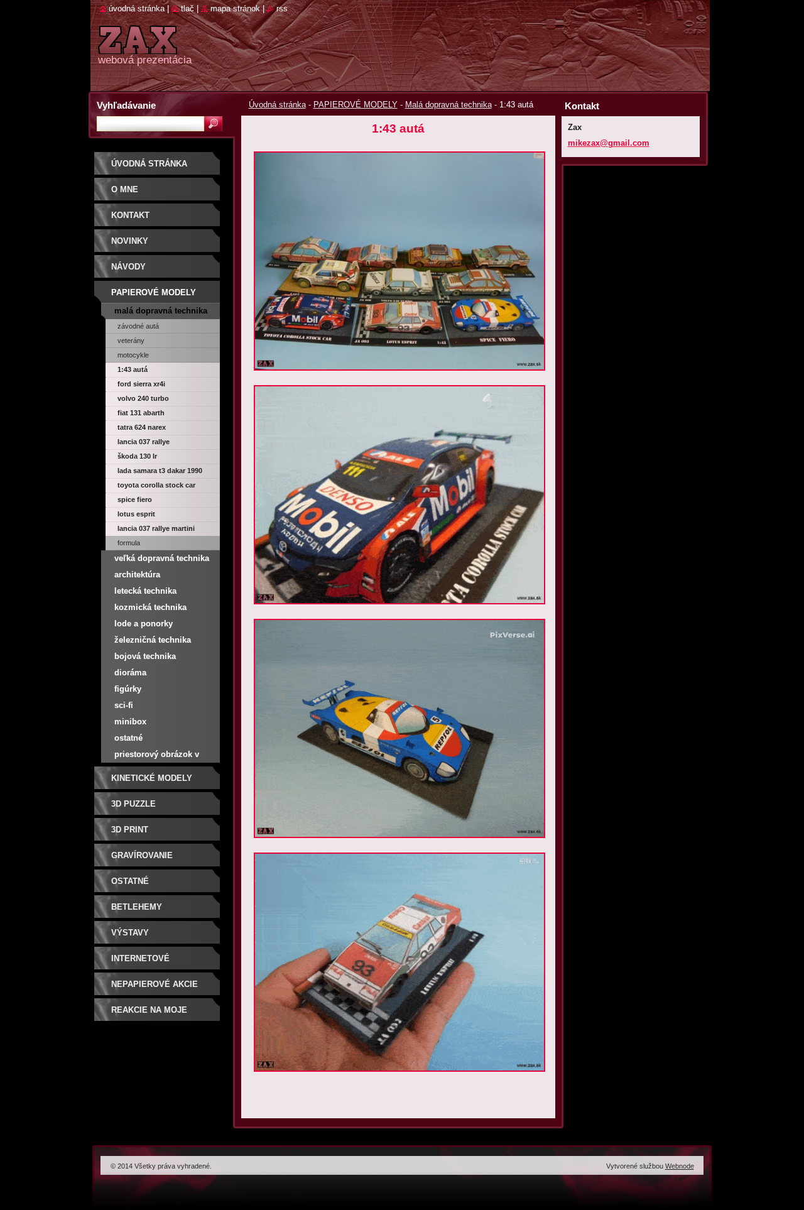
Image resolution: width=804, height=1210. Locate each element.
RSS (282, 8)
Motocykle (133, 355)
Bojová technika (145, 656)
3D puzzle (133, 804)
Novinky (129, 241)
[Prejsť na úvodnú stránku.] (137, 46)
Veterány (130, 340)
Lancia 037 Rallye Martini (156, 528)
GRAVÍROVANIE (142, 855)
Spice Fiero (134, 499)
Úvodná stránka (277, 104)
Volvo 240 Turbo (143, 398)
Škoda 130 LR (137, 456)
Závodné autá (138, 326)
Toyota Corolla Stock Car (156, 485)
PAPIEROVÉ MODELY (355, 104)
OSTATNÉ (130, 881)
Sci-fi (123, 705)
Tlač (187, 8)
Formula (128, 543)
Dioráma (130, 672)
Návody (128, 266)
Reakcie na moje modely (149, 1014)
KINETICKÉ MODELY (151, 778)
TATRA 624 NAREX (141, 427)
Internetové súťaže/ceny (140, 963)
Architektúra (137, 574)
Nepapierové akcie (154, 984)
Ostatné (128, 738)
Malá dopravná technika (448, 104)
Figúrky (127, 689)
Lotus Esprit (136, 514)
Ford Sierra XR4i (141, 384)
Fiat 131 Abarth (141, 413)
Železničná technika (152, 640)
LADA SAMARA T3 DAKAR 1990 (159, 470)
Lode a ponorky (143, 623)
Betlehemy (136, 907)
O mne (124, 189)
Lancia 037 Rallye (143, 441)
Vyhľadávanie (126, 105)
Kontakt (130, 215)
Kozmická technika (150, 607)
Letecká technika (145, 591)
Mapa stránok (235, 8)
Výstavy (130, 932)
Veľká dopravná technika (161, 558)
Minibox (130, 721)
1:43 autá (132, 369)
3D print (129, 829)
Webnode (679, 1166)
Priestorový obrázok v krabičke (156, 756)
